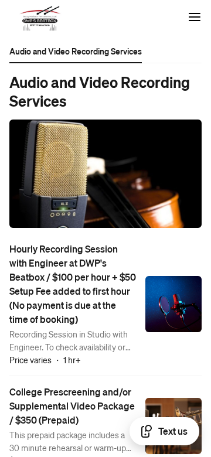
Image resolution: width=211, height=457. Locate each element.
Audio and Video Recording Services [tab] (75, 51)
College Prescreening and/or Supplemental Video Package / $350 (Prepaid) (72, 406)
